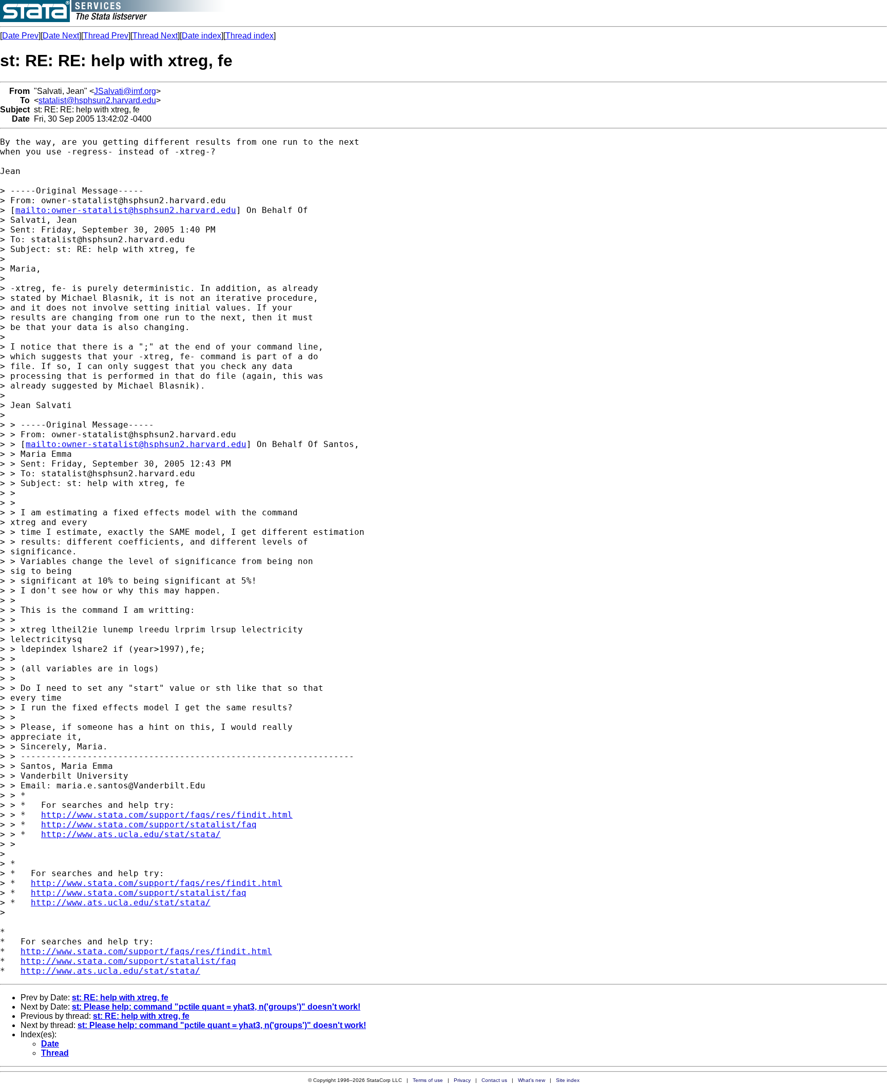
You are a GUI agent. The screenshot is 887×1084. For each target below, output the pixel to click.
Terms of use (428, 1080)
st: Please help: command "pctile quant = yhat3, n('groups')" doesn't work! (216, 1006)
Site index (568, 1080)
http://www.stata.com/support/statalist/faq (149, 824)
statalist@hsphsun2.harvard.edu (97, 100)
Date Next (61, 35)
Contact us (494, 1080)
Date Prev (20, 35)
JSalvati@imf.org (125, 91)
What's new (531, 1080)
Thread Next (155, 35)
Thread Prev (105, 35)
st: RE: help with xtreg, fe (120, 997)
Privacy (462, 1080)
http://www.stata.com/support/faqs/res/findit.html (167, 815)
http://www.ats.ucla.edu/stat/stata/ (131, 834)
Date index (201, 35)
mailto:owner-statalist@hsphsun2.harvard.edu (125, 210)
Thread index (249, 35)
